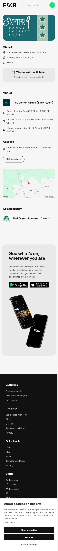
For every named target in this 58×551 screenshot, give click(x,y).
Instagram (14, 480)
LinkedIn (13, 498)
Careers (10, 423)
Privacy (9, 432)
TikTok (12, 484)
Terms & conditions (15, 428)
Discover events (14, 391)
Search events (32, 5)
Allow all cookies (29, 530)
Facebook (14, 489)
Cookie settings (29, 544)
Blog (8, 419)
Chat (8, 447)
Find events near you (16, 395)
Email (8, 456)
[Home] (9, 5)
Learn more (9, 522)
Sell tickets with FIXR (16, 414)
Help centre (11, 400)
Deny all (29, 537)
